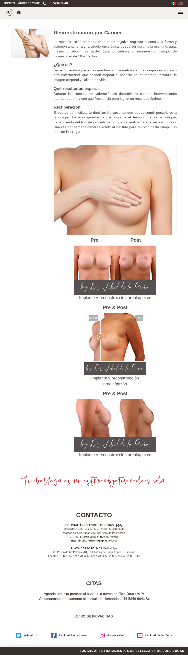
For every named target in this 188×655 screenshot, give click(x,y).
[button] (180, 12)
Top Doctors (130, 594)
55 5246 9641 (134, 599)
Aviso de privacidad (94, 616)
